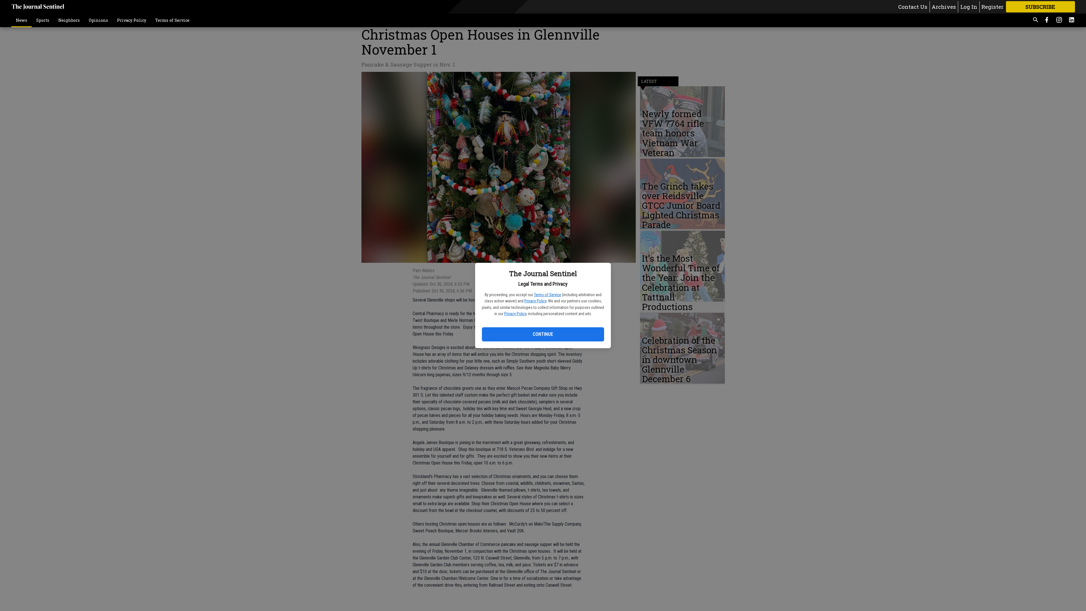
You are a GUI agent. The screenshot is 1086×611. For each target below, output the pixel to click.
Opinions (98, 20)
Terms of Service (547, 294)
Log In (968, 6)
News (21, 20)
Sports (42, 20)
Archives (944, 6)
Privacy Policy (535, 301)
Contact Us (912, 6)
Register (992, 6)
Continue (543, 334)
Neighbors (69, 20)
